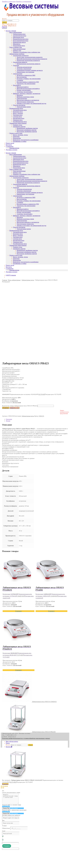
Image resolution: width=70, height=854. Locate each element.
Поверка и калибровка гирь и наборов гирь (26, 52)
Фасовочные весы (18, 118)
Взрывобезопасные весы (20, 39)
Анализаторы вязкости (20, 62)
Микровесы (16, 44)
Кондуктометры (22, 77)
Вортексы (20, 95)
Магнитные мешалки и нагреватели (28, 100)
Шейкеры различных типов (25, 97)
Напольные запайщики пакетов (26, 130)
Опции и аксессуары (15, 133)
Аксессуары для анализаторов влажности (29, 57)
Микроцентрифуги (23, 87)
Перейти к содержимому (23, 1)
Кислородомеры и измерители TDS (28, 82)
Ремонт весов (10, 143)
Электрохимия (17, 73)
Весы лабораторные (15, 32)
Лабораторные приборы (16, 54)
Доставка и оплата (11, 149)
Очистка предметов (19, 105)
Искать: (4, 18)
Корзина (9, 746)
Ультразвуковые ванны (24, 107)
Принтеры (16, 136)
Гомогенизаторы (22, 98)
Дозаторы (16, 65)
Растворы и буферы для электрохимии (29, 78)
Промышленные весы (16, 108)
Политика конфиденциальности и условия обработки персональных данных (26, 738)
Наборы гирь (17, 50)
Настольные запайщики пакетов (27, 131)
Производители (14, 148)
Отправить (6, 846)
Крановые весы (18, 111)
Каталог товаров (11, 30)
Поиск (4, 22)
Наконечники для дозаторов (25, 72)
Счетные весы (17, 116)
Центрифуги (17, 85)
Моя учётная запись (12, 741)
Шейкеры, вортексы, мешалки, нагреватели (26, 93)
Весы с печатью (18, 113)
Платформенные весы (20, 121)
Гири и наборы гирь (15, 47)
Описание (9, 419)
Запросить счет (14, 407)
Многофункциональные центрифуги (28, 88)
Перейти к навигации (9, 1)
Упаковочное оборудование (18, 123)
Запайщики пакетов (19, 126)
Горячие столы (17, 125)
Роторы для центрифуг (24, 90)
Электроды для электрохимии (26, 83)
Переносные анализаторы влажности (28, 60)
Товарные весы (18, 120)
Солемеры (20, 80)
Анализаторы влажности (21, 55)
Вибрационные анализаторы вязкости (28, 64)
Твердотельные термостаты (25, 102)
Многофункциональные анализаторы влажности (32, 59)
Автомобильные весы (20, 110)
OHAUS (41, 416)
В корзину (5, 407)
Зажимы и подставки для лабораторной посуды (31, 103)
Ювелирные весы (18, 37)
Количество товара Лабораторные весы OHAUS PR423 (19, 406)
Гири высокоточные (19, 49)
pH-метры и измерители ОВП (26, 75)
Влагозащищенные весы (20, 40)
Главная (4, 280)
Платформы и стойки (19, 141)
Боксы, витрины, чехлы (20, 135)
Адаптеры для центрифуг (25, 92)
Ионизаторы (17, 138)
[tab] (37, 419)
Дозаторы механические (24, 67)
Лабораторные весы (19, 34)
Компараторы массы (19, 42)
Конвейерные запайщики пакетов (27, 128)
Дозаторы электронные (24, 69)
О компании (9, 146)
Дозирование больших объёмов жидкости (30, 70)
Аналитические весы (19, 35)
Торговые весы (17, 115)
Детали (8, 421)
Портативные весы (19, 45)
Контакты (9, 145)
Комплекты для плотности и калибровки (25, 140)
